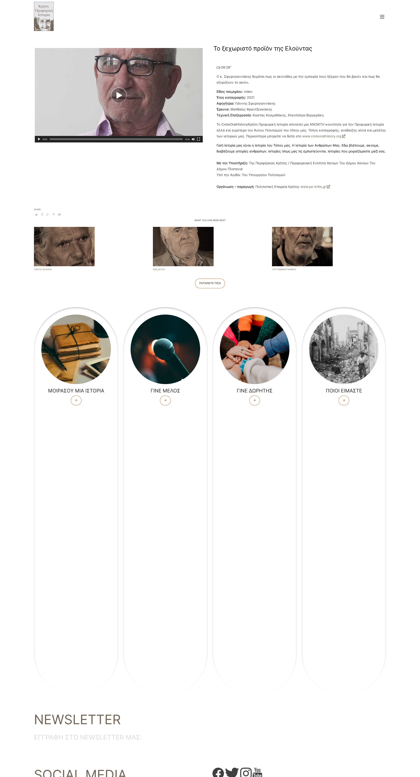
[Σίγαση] (193, 139)
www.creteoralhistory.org (321, 136)
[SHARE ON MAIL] (59, 214)
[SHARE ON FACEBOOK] (42, 214)
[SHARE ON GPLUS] (47, 214)
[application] (119, 95)
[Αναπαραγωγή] (39, 139)
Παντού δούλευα (43, 269)
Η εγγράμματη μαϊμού (284, 269)
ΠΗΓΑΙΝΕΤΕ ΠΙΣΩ (210, 283)
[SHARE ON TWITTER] (36, 214)
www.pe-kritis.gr (313, 187)
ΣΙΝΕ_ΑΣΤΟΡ (159, 269)
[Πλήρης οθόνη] (198, 139)
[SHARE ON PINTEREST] (53, 214)
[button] (119, 95)
